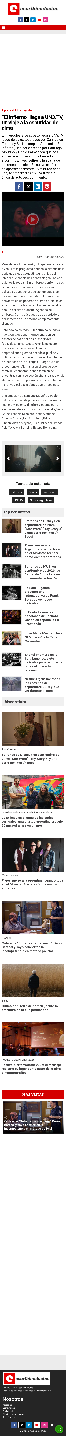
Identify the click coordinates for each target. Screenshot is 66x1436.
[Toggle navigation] (3, 27)
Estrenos (16, 492)
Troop (43, 1431)
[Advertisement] (33, 69)
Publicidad (8, 1411)
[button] (8, 458)
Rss (4, 1417)
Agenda (9, 251)
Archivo (11, 1417)
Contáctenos (9, 1408)
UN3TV (18, 500)
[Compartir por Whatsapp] (59, 1429)
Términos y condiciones (14, 1414)
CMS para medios (28, 1431)
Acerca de (7, 1405)
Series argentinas (41, 500)
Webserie (49, 492)
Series (33, 492)
